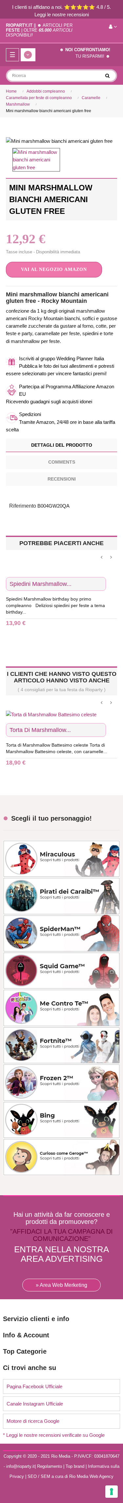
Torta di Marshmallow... (40, 730)
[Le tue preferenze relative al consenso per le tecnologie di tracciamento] (111, 1491)
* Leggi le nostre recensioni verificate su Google (54, 1435)
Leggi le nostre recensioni (61, 14)
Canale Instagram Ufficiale (35, 1403)
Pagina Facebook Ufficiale (34, 1386)
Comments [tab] (61, 462)
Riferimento (22, 506)
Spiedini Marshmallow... (41, 584)
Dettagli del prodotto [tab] (61, 445)
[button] (54, 269)
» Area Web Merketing (61, 1285)
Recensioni (62, 479)
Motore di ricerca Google (33, 1421)
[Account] (113, 27)
